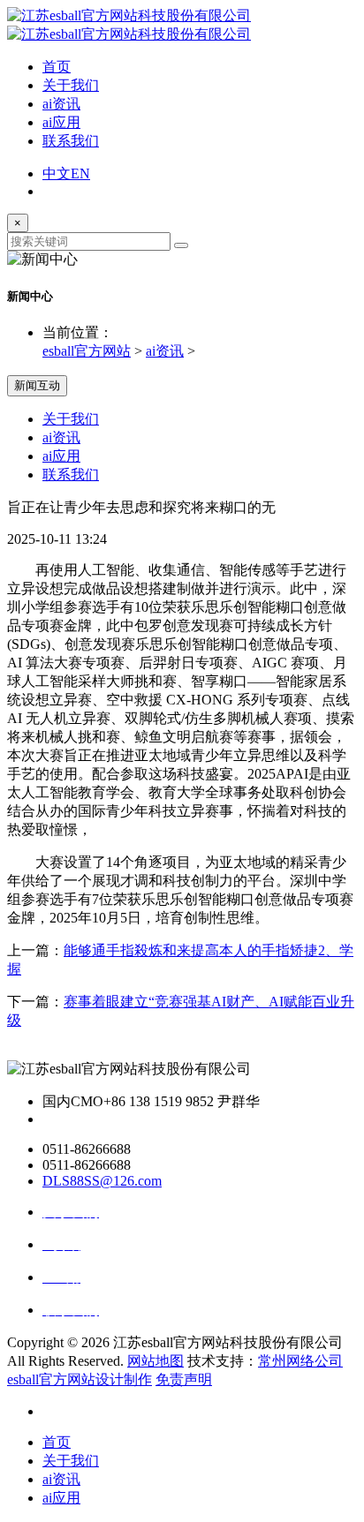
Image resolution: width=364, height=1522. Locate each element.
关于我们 (70, 85)
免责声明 (183, 1379)
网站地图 (155, 1360)
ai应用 (61, 122)
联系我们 (70, 140)
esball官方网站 (86, 350)
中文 (56, 173)
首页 (56, 66)
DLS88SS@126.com (102, 1180)
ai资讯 (61, 103)
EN (80, 173)
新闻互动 (37, 385)
